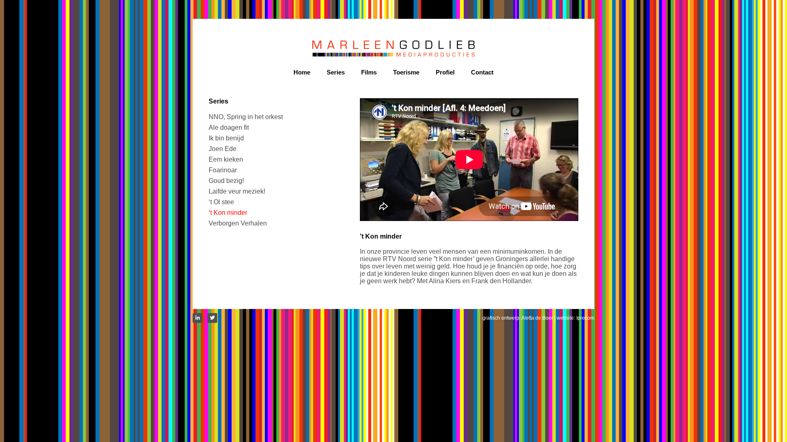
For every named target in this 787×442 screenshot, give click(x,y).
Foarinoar (223, 170)
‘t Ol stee (221, 201)
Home (301, 72)
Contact (482, 72)
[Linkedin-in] (197, 318)
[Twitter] (212, 318)
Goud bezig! (226, 180)
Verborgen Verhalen (238, 223)
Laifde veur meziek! (237, 191)
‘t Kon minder (228, 212)
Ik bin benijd (226, 138)
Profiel (445, 72)
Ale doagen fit (229, 127)
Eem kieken (226, 159)
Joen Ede (223, 148)
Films (369, 72)
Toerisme (406, 72)
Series (336, 72)
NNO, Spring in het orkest (246, 116)
